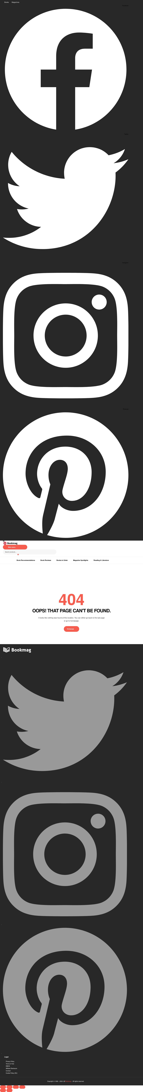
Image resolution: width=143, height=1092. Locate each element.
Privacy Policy (10, 1061)
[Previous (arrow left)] (3, 1090)
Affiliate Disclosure (11, 1068)
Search (53, 551)
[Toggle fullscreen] (9, 1087)
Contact (8, 1071)
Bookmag (68, 1081)
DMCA (8, 1066)
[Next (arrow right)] (9, 1090)
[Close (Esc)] (22, 1087)
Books (6, 2)
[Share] (16, 1087)
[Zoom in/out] (3, 1087)
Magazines (15, 2)
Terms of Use (10, 1064)
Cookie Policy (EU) (11, 1073)
